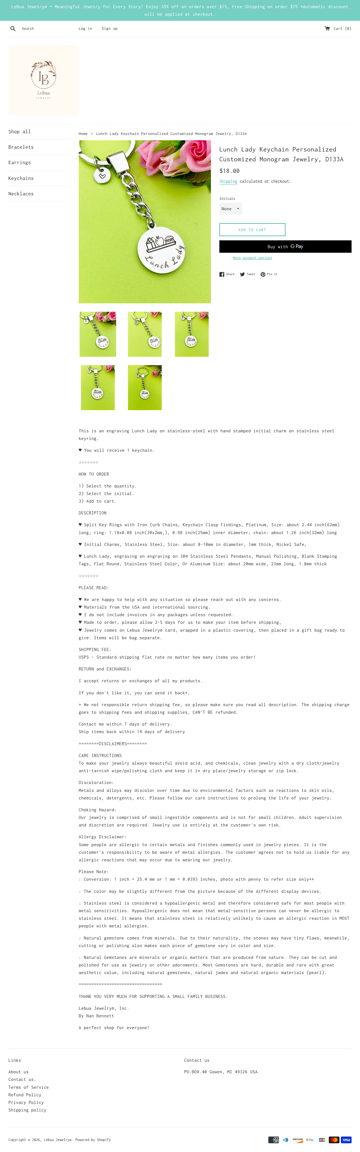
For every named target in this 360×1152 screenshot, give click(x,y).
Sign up (110, 28)
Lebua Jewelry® (57, 1140)
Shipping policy (27, 1109)
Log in (85, 28)
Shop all (19, 131)
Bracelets (21, 147)
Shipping (228, 181)
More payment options (252, 258)
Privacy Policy (26, 1102)
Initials (227, 198)
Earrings (19, 162)
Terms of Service (28, 1087)
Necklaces (21, 193)
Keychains (21, 178)
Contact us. (22, 1079)
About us (18, 1071)
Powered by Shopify (93, 1140)
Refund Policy (24, 1094)
